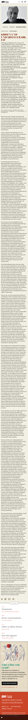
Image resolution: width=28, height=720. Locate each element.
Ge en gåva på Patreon (10, 683)
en (19, 2)
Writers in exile (4, 31)
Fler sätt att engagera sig (8, 687)
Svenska (12, 27)
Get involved (16, 706)
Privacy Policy (7, 709)
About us (5, 706)
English (5, 27)
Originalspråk (21, 27)
